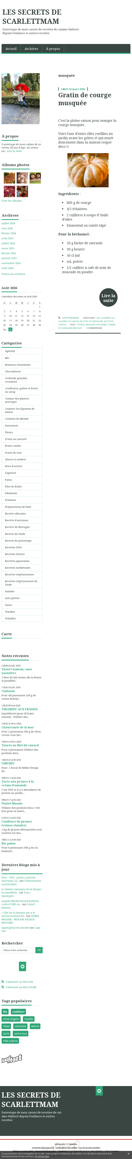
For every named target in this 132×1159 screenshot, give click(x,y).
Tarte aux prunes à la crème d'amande (18, 783)
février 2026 (9, 233)
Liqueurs (10, 472)
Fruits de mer (13, 452)
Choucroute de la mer (18, 727)
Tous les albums (12, 200)
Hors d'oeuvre (13, 466)
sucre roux (20, 1033)
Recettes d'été (13, 547)
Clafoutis (8, 691)
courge (81, 324)
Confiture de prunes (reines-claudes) (17, 823)
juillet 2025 (8, 243)
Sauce (8, 605)
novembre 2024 (11, 263)
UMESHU (8, 763)
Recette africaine (15, 513)
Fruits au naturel (15, 439)
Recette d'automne (16, 520)
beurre (35, 1026)
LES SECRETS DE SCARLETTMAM (31, 16)
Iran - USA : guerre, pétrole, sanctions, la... (19, 879)
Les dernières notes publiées (66, 1147)
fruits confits (13, 445)
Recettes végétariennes (19, 574)
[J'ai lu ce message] (128, 1153)
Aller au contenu (12, 2)
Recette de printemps (18, 540)
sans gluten (12, 598)
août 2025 (8, 238)
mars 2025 (8, 248)
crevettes (20, 1026)
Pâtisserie (11, 493)
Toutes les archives (13, 274)
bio (5, 1011)
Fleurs (9, 432)
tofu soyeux (10, 1040)
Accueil (11, 48)
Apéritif (10, 351)
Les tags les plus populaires (89, 1147)
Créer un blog (60, 1144)
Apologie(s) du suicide (15, 927)
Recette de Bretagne (17, 527)
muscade (77, 328)
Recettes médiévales (17, 567)
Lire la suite (14, 151)
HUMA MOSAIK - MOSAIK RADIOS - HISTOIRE (20, 919)
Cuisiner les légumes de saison (20, 410)
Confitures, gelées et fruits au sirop (21, 390)
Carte (7, 633)
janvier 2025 (9, 258)
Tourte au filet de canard (20, 745)
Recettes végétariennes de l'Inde (21, 582)
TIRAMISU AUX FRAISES (20, 709)
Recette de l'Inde (15, 534)
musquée (90, 324)
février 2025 (9, 253)
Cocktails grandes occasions (16, 379)
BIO (7, 358)
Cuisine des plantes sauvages (17, 400)
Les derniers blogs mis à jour (43, 1147)
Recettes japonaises (17, 561)
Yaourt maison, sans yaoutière (17, 671)
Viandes (10, 611)
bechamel (101, 324)
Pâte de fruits (13, 486)
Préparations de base (18, 506)
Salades (9, 591)
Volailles (10, 618)
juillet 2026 (8, 223)
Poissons (10, 500)
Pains (8, 479)
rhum (6, 1026)
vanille (28, 1019)
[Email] (22, 966)
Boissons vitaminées (18, 364)
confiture (18, 1011)
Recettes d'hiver (15, 554)
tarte (6, 1033)
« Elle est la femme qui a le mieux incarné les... (18, 914)
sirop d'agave (11, 1019)
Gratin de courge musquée (84, 99)
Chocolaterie (13, 371)
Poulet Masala (12, 803)
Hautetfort (73, 1144)
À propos (53, 48)
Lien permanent (70, 317)
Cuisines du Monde (17, 418)
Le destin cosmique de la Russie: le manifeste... (22, 890)
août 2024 (8, 268)
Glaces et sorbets (15, 459)
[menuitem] (11, 48)
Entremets (11, 425)
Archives (31, 48)
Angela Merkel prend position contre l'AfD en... (20, 902)
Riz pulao (8, 843)
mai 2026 (7, 228)
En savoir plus (42, 1156)
